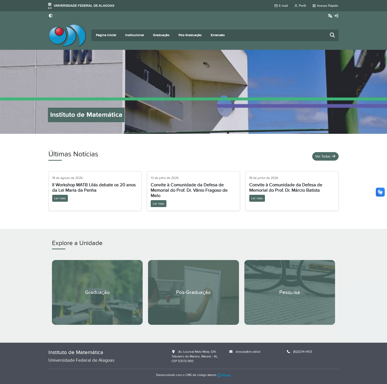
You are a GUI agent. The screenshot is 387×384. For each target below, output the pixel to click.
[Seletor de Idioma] (331, 16)
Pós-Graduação (190, 35)
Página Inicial (106, 35)
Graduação (161, 35)
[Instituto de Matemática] (67, 35)
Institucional (134, 35)
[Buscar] (332, 35)
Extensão (218, 35)
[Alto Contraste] (50, 16)
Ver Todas (323, 156)
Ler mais (60, 198)
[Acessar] (336, 16)
